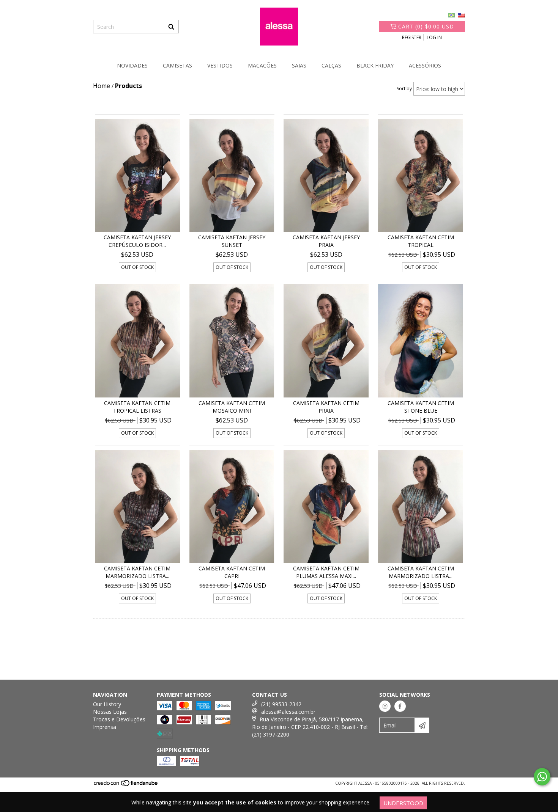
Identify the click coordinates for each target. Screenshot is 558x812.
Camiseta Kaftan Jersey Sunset (231, 241)
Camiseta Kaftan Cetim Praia (326, 406)
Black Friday (375, 65)
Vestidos (220, 65)
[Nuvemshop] (126, 785)
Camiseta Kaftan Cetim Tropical (421, 241)
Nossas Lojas (110, 711)
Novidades (132, 65)
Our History (107, 704)
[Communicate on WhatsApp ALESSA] (542, 776)
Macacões (262, 65)
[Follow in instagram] (385, 706)
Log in (434, 37)
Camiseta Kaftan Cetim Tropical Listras (137, 406)
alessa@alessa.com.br (288, 711)
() (426, 26)
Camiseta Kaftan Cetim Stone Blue (421, 406)
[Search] (171, 26)
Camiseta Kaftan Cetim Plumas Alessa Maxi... (326, 572)
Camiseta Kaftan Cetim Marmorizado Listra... (137, 572)
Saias (299, 65)
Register (411, 37)
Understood (403, 803)
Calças (331, 65)
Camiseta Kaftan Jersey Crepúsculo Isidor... (137, 241)
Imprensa (104, 726)
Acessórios (425, 65)
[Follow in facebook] (400, 706)
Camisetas (177, 65)
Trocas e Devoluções (119, 719)
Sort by (404, 88)
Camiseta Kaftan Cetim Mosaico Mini (232, 406)
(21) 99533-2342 (281, 704)
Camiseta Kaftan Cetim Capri (232, 572)
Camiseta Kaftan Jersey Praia (326, 241)
